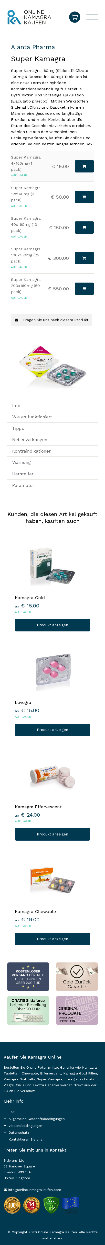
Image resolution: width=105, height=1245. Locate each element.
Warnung (21, 462)
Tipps (18, 428)
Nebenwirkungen (29, 439)
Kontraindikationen (32, 451)
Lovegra (23, 702)
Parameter (23, 485)
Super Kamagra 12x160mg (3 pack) (26, 193)
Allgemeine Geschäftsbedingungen (37, 1119)
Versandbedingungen (25, 1126)
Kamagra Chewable (35, 911)
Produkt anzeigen (52, 625)
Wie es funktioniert (32, 416)
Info (16, 405)
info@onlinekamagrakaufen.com (34, 1190)
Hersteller (22, 473)
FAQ (12, 1112)
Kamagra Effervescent (38, 806)
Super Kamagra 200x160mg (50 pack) (26, 285)
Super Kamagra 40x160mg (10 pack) (26, 224)
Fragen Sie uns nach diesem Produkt (55, 320)
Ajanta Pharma (33, 47)
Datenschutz (19, 1132)
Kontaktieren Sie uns (25, 1139)
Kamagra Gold (30, 597)
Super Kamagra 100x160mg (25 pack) (26, 255)
